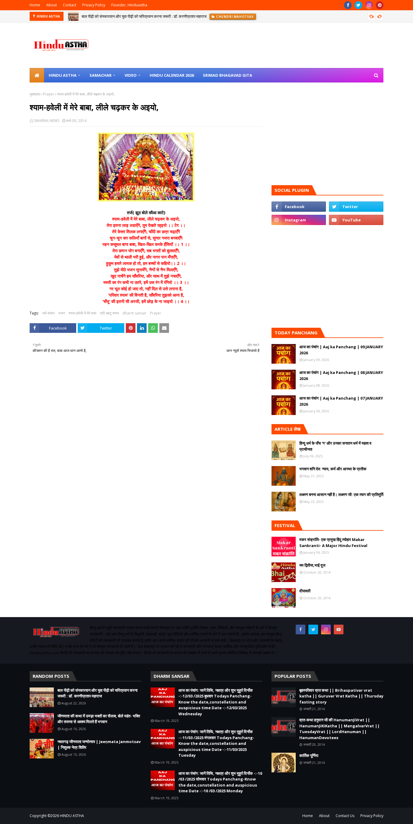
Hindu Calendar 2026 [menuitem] (172, 75)
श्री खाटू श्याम (109, 313)
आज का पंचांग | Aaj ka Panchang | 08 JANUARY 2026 (341, 375)
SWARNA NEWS (46, 120)
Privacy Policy (93, 5)
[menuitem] (37, 75)
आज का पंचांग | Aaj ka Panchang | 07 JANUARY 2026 (341, 401)
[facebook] (348, 5)
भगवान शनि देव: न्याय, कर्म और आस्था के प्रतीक (332, 469)
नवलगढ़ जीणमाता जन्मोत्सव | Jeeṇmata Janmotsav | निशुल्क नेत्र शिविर (99, 744)
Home (35, 5)
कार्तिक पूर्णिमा (308, 755)
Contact (69, 5)
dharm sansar (134, 313)
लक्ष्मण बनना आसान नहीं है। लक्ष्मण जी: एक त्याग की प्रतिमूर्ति (341, 494)
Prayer (48, 94)
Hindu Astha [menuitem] (62, 75)
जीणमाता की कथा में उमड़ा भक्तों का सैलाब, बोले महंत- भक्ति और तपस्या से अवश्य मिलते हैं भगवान (98, 719)
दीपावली (305, 591)
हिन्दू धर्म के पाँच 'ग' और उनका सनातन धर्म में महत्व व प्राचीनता (335, 446)
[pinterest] (379, 5)
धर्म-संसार (48, 313)
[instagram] (369, 5)
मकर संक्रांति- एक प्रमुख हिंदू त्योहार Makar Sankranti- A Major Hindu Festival (333, 542)
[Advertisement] (146, 441)
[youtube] (356, 220)
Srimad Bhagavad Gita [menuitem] (227, 75)
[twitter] (358, 5)
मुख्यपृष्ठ (35, 94)
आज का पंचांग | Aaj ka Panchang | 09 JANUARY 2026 (341, 350)
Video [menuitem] (131, 75)
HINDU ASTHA (72, 815)
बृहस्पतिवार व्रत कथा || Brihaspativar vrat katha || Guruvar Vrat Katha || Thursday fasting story (341, 696)
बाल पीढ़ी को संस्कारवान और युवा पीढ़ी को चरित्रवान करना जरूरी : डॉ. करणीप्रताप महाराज (144, 16)
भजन (61, 313)
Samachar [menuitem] (100, 75)
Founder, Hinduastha (129, 5)
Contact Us (345, 815)
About (51, 5)
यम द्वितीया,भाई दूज (312, 565)
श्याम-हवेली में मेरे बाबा (82, 313)
